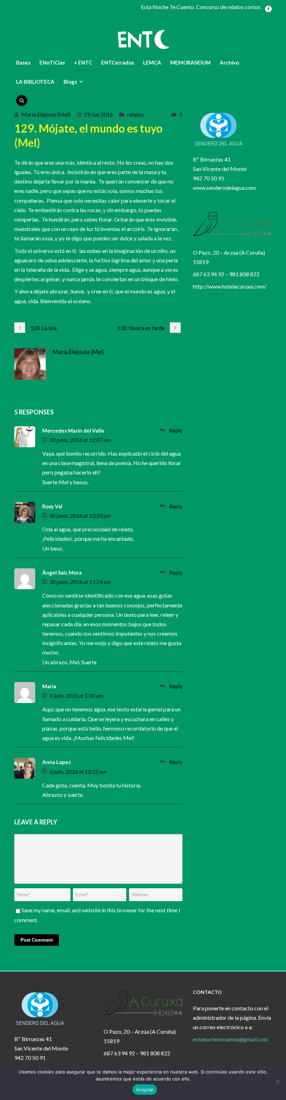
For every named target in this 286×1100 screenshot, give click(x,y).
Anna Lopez (56, 762)
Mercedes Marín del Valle (73, 430)
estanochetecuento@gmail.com (230, 1039)
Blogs (70, 81)
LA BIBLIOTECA (35, 81)
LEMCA (152, 62)
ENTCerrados (117, 62)
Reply (175, 430)
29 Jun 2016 (98, 114)
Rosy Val (52, 506)
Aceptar (145, 1089)
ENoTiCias (52, 62)
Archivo (229, 62)
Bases (23, 62)
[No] (277, 1081)
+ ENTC (83, 62)
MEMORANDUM (190, 62)
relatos (135, 114)
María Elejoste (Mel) (45, 114)
